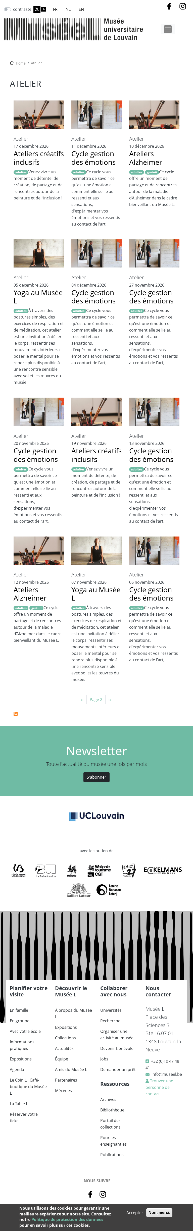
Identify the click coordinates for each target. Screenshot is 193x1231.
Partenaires (66, 1080)
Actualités (64, 1048)
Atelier (36, 63)
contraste (22, 9)
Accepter (134, 1212)
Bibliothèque (112, 1110)
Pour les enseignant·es (113, 1141)
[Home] (73, 29)
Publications (112, 1154)
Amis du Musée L (71, 1069)
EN (81, 9)
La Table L (19, 1103)
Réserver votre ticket (24, 1117)
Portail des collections (110, 1124)
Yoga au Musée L (38, 297)
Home (21, 63)
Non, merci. (159, 1212)
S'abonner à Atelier (16, 714)
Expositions (21, 1059)
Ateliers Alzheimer (145, 158)
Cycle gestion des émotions (93, 158)
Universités (111, 1010)
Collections (65, 1038)
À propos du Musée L (73, 1013)
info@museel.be (167, 1074)
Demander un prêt (118, 1069)
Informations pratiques (22, 1045)
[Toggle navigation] (168, 29)
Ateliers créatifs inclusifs (39, 158)
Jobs (104, 1059)
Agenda (17, 1069)
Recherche (110, 1021)
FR (55, 9)
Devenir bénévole (116, 1048)
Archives (108, 1099)
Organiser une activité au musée (116, 1035)
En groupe (19, 1021)
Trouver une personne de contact (159, 1087)
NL (68, 9)
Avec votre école (25, 1031)
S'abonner (96, 777)
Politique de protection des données (67, 1219)
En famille (19, 1010)
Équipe (61, 1059)
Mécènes (63, 1090)
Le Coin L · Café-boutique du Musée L (28, 1086)
